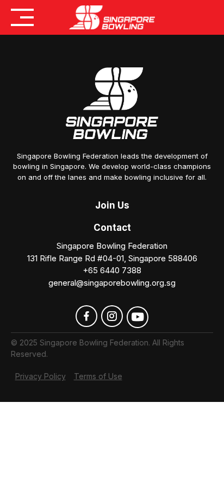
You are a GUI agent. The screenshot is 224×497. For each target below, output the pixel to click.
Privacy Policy (40, 376)
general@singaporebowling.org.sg (112, 283)
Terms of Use (98, 376)
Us (122, 205)
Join (105, 205)
